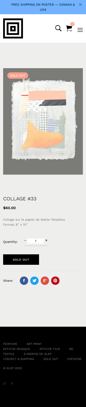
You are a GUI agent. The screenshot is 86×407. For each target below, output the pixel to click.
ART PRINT (34, 344)
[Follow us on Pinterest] (55, 280)
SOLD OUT (50, 359)
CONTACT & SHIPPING (18, 359)
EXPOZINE (74, 359)
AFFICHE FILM (49, 349)
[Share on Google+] (45, 280)
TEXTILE (8, 354)
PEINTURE (10, 344)
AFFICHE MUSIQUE (16, 349)
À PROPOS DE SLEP (38, 354)
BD (71, 349)
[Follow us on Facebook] (24, 280)
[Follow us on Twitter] (34, 280)
